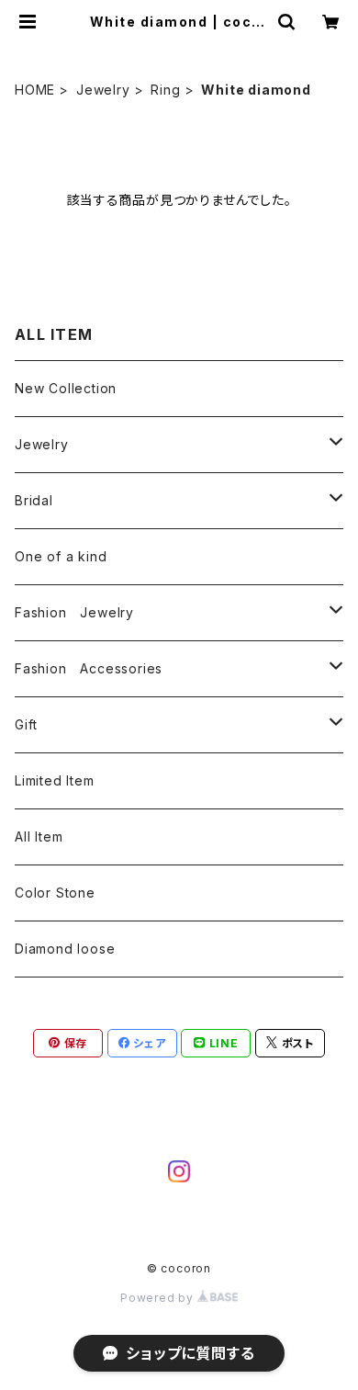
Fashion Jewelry (74, 612)
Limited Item (55, 780)
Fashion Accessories (88, 668)
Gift (26, 724)
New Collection (66, 388)
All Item (38, 836)
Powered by (158, 1298)
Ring (165, 89)
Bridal (34, 500)
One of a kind (60, 556)
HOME (35, 89)
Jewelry (103, 89)
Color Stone (55, 892)
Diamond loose (65, 948)
